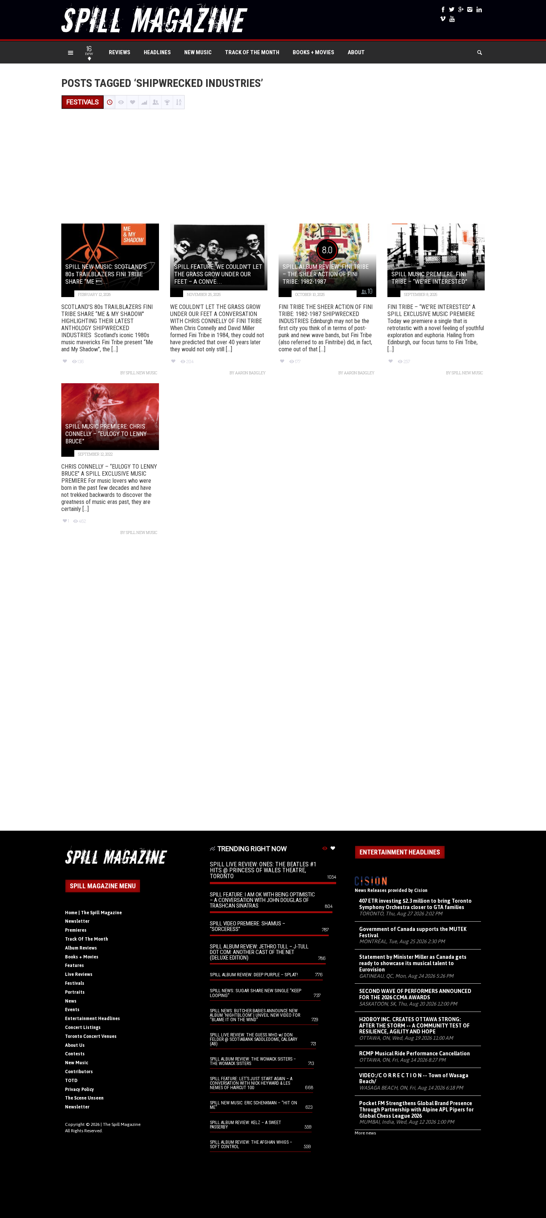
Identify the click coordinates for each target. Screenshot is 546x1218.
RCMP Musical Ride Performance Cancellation (414, 1053)
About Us (75, 1045)
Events (72, 1009)
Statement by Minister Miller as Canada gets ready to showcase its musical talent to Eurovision (413, 963)
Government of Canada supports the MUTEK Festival (413, 932)
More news (365, 1133)
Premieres (76, 930)
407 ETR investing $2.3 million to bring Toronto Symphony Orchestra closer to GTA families (415, 904)
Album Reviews (81, 948)
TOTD (71, 1080)
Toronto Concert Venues (91, 1036)
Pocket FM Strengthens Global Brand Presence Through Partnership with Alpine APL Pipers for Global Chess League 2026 (416, 1109)
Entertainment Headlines (92, 1018)
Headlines (157, 52)
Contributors (79, 1071)
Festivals (74, 983)
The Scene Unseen (84, 1098)
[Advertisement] (273, 167)
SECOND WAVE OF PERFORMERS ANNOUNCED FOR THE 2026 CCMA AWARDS (415, 994)
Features (74, 965)
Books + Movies (313, 52)
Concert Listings (83, 1027)
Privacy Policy (79, 1089)
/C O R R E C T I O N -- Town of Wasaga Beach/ (413, 1078)
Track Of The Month (252, 52)
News (71, 1001)
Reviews (119, 52)
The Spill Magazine (121, 1124)
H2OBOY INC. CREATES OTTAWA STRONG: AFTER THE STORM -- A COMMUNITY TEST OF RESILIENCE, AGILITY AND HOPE (414, 1025)
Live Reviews (78, 974)
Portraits (75, 992)
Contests (75, 1053)
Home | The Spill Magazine (93, 912)
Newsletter (77, 921)
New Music (198, 52)
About (356, 52)
